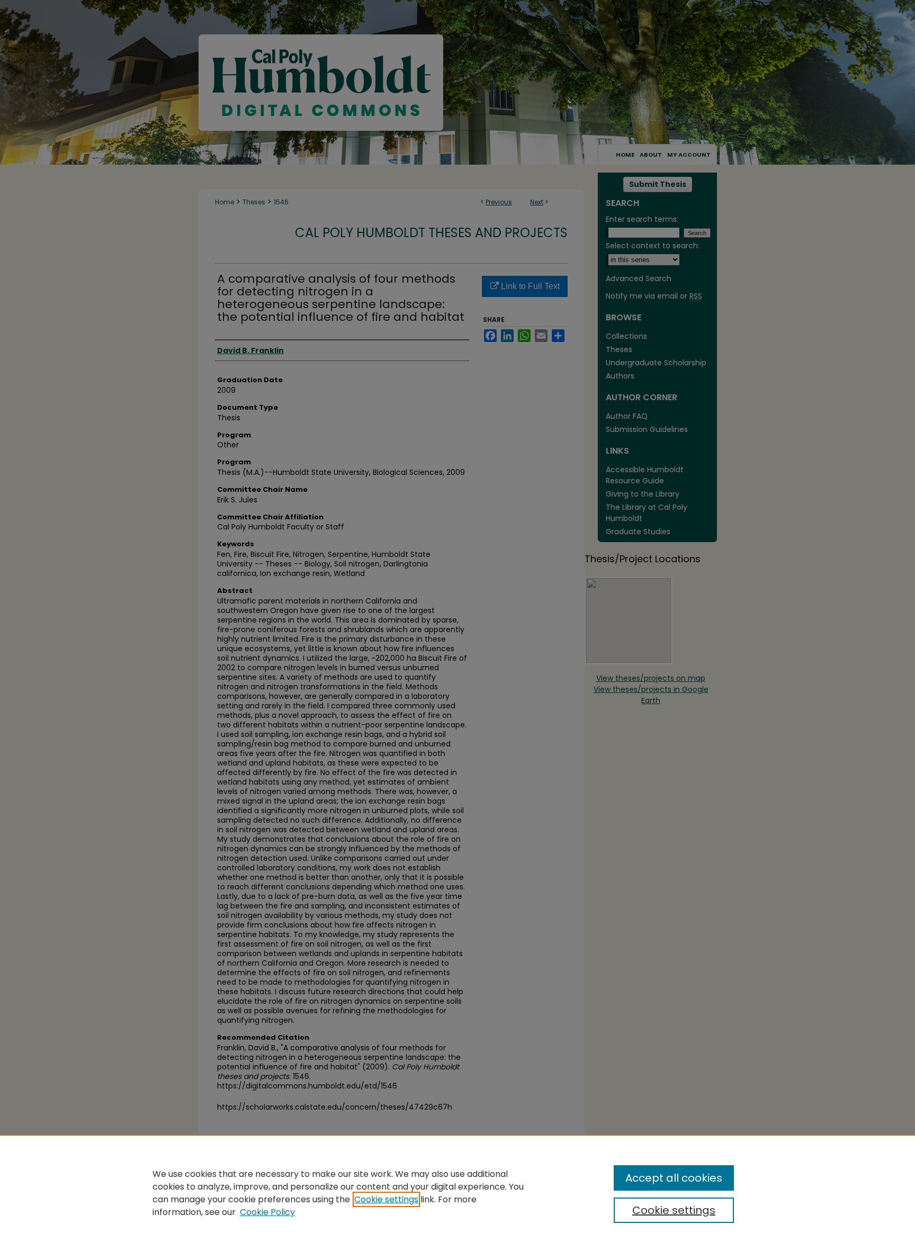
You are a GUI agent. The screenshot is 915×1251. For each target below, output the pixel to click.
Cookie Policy (267, 1212)
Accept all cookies (673, 1178)
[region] (457, 1193)
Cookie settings (386, 1199)
